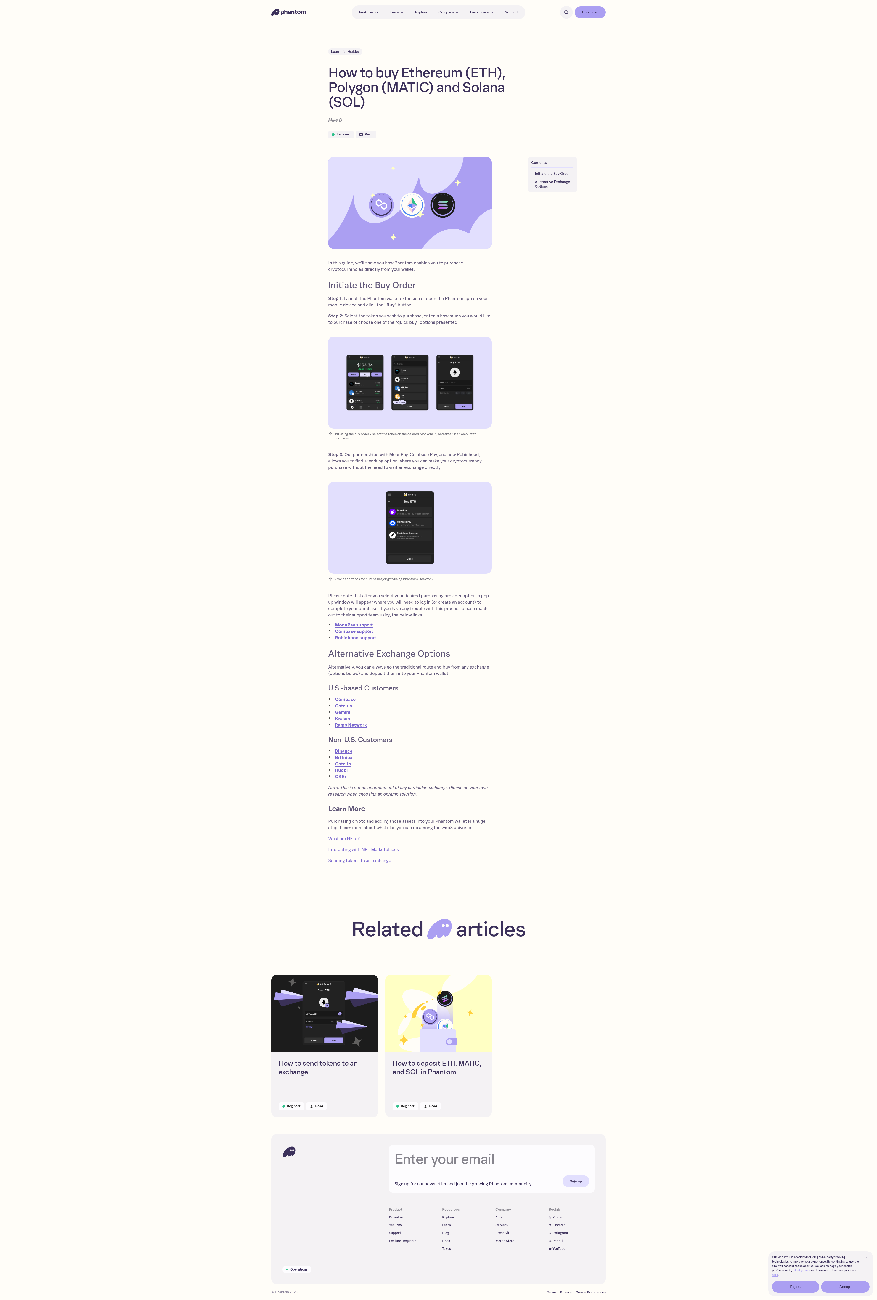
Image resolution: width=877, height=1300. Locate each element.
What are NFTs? (344, 838)
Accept (845, 1287)
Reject (795, 1287)
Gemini (342, 712)
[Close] (867, 1257)
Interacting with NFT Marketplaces (363, 849)
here (775, 1275)
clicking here (801, 1270)
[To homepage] (289, 1152)
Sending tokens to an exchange (359, 860)
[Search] (566, 12)
